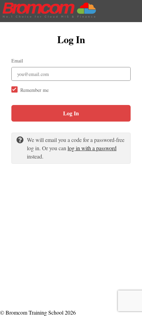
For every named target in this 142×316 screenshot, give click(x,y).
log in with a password (92, 148)
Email (17, 60)
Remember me (34, 90)
